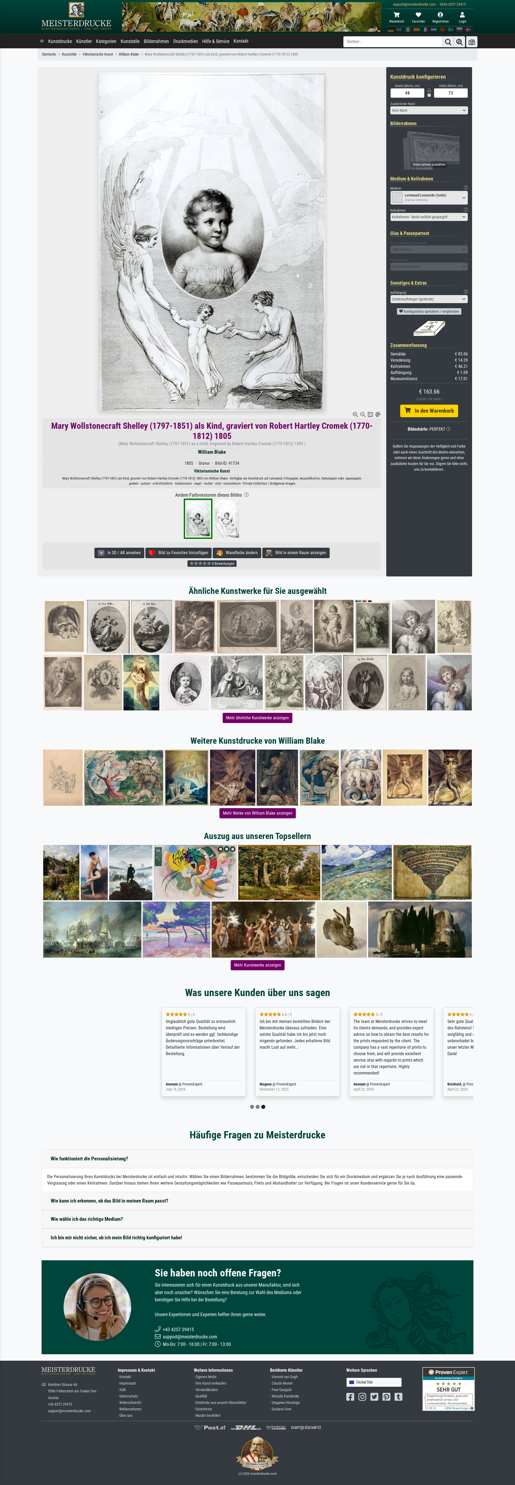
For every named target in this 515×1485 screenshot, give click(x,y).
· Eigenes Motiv (205, 1377)
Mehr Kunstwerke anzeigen (257, 965)
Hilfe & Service (215, 41)
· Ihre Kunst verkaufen (210, 1383)
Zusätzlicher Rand (402, 104)
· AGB (122, 1390)
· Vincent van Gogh (284, 1377)
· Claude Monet (281, 1383)
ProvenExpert (105, 1084)
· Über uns (125, 1415)
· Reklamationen (130, 1409)
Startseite (49, 54)
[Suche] (448, 41)
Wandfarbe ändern (240, 552)
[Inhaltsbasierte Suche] (459, 41)
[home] (42, 41)
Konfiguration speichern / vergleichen (431, 311)
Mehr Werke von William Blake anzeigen (257, 813)
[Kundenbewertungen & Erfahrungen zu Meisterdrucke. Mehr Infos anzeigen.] (448, 1388)
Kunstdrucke (60, 41)
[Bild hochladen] (471, 41)
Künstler (84, 41)
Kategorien (106, 41)
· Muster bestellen (207, 1415)
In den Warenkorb (432, 411)
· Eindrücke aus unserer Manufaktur (220, 1402)
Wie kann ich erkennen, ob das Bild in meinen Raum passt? (109, 1201)
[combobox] (429, 110)
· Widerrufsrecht (129, 1402)
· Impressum (127, 1383)
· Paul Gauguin (281, 1390)
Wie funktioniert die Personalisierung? (89, 1159)
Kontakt (241, 41)
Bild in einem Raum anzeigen (299, 552)
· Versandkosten (206, 1390)
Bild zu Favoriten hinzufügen (181, 552)
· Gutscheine (203, 1409)
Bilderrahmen (156, 41)
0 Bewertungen (222, 563)
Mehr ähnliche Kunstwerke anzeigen (257, 717)
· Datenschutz (128, 1396)
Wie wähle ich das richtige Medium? (87, 1219)
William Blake (129, 54)
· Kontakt (124, 1377)
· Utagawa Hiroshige (285, 1402)
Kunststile (130, 41)
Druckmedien (185, 41)
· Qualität (200, 1396)
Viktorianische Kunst (98, 54)
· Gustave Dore (281, 1409)
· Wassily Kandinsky (284, 1396)
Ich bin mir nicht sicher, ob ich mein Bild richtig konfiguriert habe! (116, 1238)
